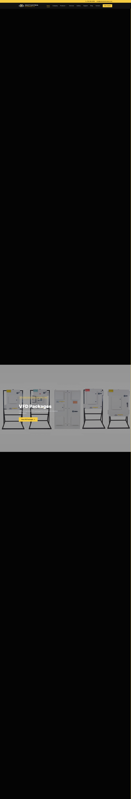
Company (55, 5)
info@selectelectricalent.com (104, 1)
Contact (98, 5)
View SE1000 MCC (26, 421)
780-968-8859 (91, 1)
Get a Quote (107, 5)
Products (62, 5)
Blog (91, 5)
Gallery (79, 5)
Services (71, 5)
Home (48, 5)
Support (85, 5)
